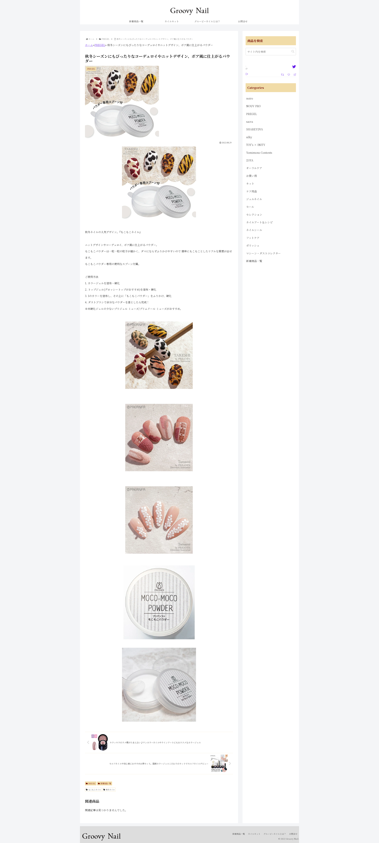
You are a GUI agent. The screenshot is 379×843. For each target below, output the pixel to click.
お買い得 (251, 176)
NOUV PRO (253, 106)
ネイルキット (254, 833)
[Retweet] (283, 74)
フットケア (252, 238)
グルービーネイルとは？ (275, 833)
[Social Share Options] (247, 73)
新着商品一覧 (106, 783)
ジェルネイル (254, 199)
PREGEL (99, 45)
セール (250, 207)
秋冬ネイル (110, 789)
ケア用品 (251, 191)
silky (249, 137)
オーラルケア (254, 168)
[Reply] (293, 74)
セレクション (254, 214)
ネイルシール (254, 230)
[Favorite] (289, 74)
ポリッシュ (252, 245)
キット (250, 183)
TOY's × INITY (255, 145)
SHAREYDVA (254, 129)
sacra (249, 121)
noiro (249, 98)
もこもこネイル (94, 789)
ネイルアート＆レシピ (259, 222)
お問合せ (293, 833)
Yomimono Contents (259, 152)
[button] (293, 51)
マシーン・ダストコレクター (263, 253)
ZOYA (249, 160)
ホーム (89, 45)
